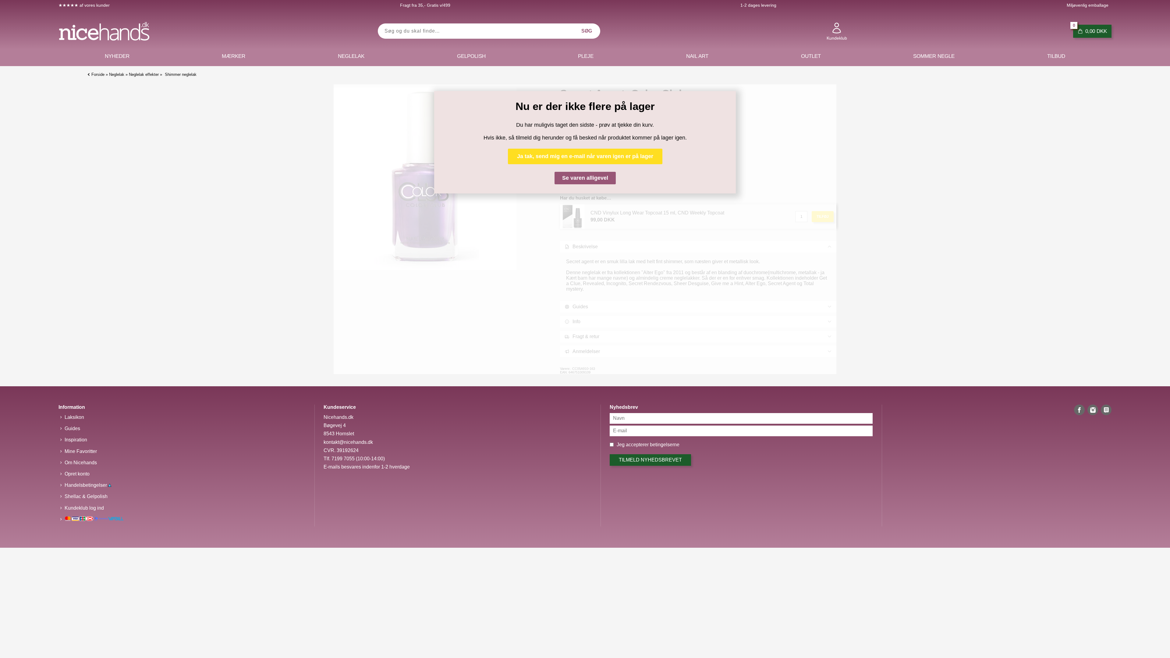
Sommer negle (934, 56)
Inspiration (76, 439)
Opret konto (77, 473)
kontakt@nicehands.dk (348, 442)
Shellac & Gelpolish (86, 496)
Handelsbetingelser (86, 485)
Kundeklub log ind (84, 508)
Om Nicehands (81, 462)
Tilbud (1056, 56)
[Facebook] (1079, 410)
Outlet (811, 56)
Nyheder (117, 56)
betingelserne (664, 444)
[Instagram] (1092, 410)
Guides (72, 428)
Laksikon (74, 417)
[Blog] (1106, 410)
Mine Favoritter (81, 451)
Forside (98, 74)
